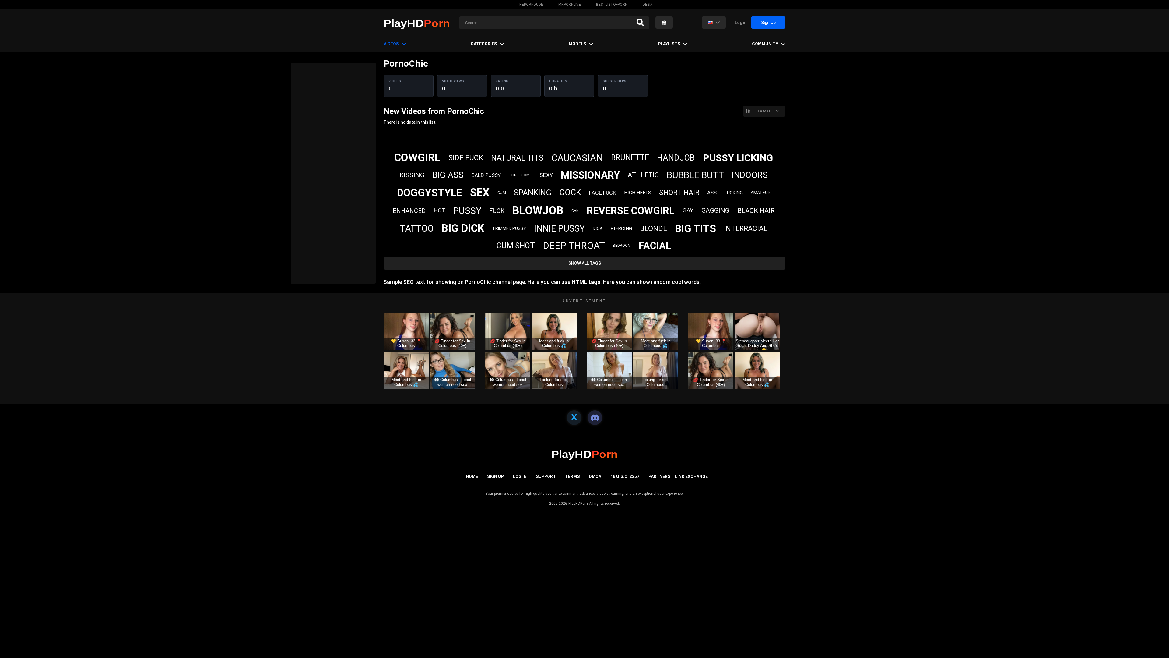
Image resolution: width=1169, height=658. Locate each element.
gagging (715, 210)
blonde (653, 228)
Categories (484, 43)
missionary (590, 175)
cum (501, 192)
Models (577, 43)
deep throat (574, 245)
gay (688, 210)
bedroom (622, 245)
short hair (679, 193)
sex (480, 192)
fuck (496, 210)
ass (712, 192)
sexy (546, 175)
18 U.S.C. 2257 (624, 476)
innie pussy (559, 228)
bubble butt (695, 175)
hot (439, 210)
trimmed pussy (509, 228)
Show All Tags (584, 263)
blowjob (537, 210)
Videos (391, 43)
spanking (532, 192)
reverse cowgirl (631, 211)
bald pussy (486, 175)
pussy (467, 210)
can (575, 211)
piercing (621, 229)
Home (472, 476)
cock (570, 192)
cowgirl (417, 157)
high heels (637, 193)
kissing (412, 175)
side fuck (465, 158)
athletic (643, 175)
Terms (572, 476)
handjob (676, 158)
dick (597, 228)
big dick (462, 228)
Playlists (669, 43)
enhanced (409, 210)
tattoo (417, 228)
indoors (750, 175)
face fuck (602, 192)
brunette (630, 157)
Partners (659, 476)
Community (765, 43)
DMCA (595, 476)
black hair (756, 210)
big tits (695, 228)
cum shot (516, 245)
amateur (761, 192)
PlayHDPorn (578, 503)
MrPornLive (569, 4)
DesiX (648, 4)
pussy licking (738, 158)
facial (655, 245)
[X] (574, 417)
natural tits (517, 157)
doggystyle (429, 192)
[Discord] (595, 417)
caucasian (577, 158)
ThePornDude (530, 4)
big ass (448, 175)
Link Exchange (691, 476)
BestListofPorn (611, 4)
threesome (520, 175)
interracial (745, 229)
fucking (734, 193)
